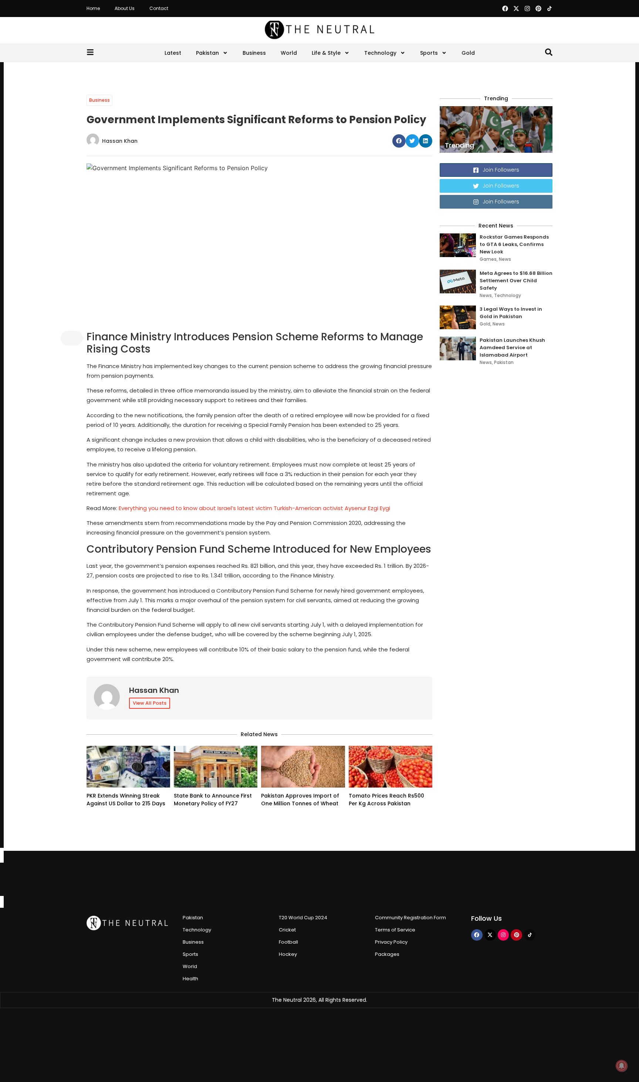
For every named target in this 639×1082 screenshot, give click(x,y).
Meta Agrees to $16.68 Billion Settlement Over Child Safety (516, 280)
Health (190, 978)
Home (93, 8)
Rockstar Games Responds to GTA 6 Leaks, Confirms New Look (514, 244)
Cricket (287, 929)
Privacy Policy (391, 942)
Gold (468, 53)
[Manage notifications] (622, 1066)
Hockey (288, 954)
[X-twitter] (516, 8)
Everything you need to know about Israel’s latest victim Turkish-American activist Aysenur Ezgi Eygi (254, 508)
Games (488, 259)
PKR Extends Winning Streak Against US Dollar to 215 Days (126, 799)
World (289, 53)
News (505, 259)
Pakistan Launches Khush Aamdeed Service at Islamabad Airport (512, 347)
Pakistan (207, 53)
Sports (429, 53)
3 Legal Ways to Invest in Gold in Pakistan (511, 313)
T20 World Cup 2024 (303, 917)
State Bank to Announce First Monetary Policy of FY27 (213, 799)
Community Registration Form (410, 917)
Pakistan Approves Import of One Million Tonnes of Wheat (300, 799)
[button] (399, 141)
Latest (173, 53)
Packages (387, 954)
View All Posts (149, 703)
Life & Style (326, 53)
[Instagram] (527, 8)
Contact (158, 8)
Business (254, 53)
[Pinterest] (538, 8)
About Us (125, 8)
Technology (380, 53)
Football (288, 942)
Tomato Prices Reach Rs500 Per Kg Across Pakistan (386, 799)
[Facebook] (505, 8)
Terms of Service (395, 929)
